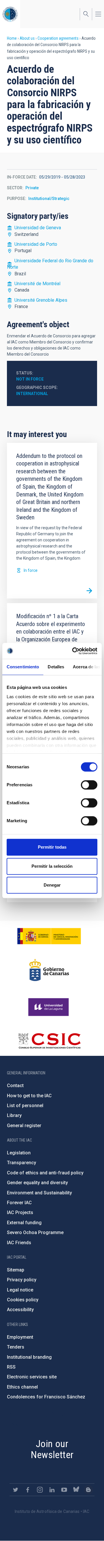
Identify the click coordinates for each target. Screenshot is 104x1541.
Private (32, 187)
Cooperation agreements (58, 38)
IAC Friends (19, 1242)
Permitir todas (52, 847)
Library (14, 1115)
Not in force (30, 379)
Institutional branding (29, 1357)
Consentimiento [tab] (23, 666)
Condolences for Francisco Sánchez (46, 1397)
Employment (20, 1337)
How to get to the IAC (29, 1095)
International (32, 393)
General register (24, 1125)
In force (31, 570)
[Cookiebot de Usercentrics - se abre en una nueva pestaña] (73, 651)
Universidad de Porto (35, 244)
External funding (24, 1222)
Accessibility (20, 1309)
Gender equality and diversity (37, 1182)
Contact (15, 1085)
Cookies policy (22, 1299)
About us (27, 38)
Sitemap (15, 1270)
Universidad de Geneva (37, 227)
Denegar (52, 885)
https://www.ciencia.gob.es (49, 936)
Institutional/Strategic (48, 198)
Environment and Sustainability (39, 1193)
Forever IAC (19, 1202)
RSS (11, 1367)
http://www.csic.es (49, 1041)
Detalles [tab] (56, 666)
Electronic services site (32, 1377)
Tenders (15, 1347)
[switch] (89, 784)
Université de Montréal (37, 283)
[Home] (10, 14)
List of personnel (25, 1105)
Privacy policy (21, 1279)
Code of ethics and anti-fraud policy (45, 1173)
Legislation (19, 1153)
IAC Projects (20, 1212)
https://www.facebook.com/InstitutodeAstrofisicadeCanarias (28, 1490)
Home (12, 38)
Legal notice (20, 1290)
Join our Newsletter (52, 1449)
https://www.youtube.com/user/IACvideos (64, 1490)
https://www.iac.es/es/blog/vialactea (88, 1490)
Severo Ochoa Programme (35, 1232)
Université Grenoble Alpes (40, 300)
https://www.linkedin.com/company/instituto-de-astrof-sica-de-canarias (52, 1490)
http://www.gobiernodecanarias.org (49, 970)
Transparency (21, 1162)
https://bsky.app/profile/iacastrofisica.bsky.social (76, 1490)
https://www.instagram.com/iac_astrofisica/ (40, 1490)
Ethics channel (22, 1387)
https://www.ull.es (49, 1007)
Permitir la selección (52, 866)
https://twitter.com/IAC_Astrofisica (16, 1490)
